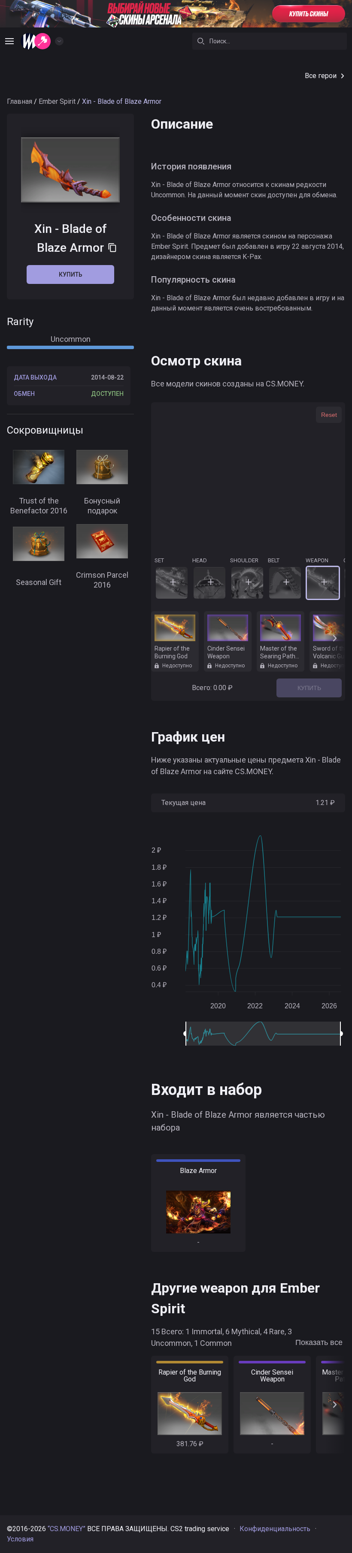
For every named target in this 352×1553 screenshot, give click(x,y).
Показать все (319, 1342)
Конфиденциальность (275, 1529)
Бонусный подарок (102, 505)
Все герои (321, 76)
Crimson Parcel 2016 (102, 579)
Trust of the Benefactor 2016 (38, 505)
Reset (329, 414)
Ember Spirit (57, 101)
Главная (19, 101)
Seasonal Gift (38, 582)
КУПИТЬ (309, 688)
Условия (20, 1539)
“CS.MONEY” (66, 1529)
